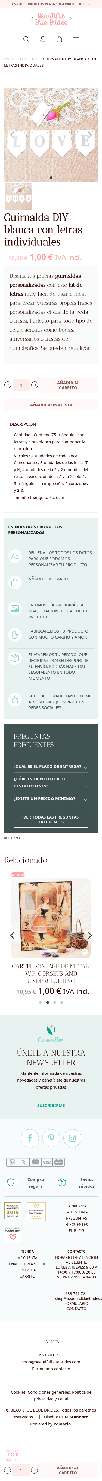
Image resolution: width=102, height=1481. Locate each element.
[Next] (89, 936)
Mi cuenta (27, 1257)
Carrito (27, 1276)
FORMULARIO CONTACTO (76, 1306)
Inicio (10, 59)
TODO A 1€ (29, 59)
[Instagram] (72, 1138)
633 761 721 (76, 1293)
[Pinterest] (51, 1138)
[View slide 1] (51, 135)
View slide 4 (61, 1002)
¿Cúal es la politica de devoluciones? (40, 782)
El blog (76, 1230)
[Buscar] (26, 38)
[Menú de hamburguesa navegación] (76, 38)
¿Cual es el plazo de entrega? (47, 766)
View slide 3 (54, 1002)
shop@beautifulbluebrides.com (51, 1361)
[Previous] (13, 936)
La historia (76, 1212)
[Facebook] (30, 1138)
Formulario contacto (51, 1368)
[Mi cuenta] (43, 38)
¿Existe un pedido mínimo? (44, 798)
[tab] (51, 766)
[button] (7, 384)
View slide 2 (47, 1002)
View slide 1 (51, 177)
